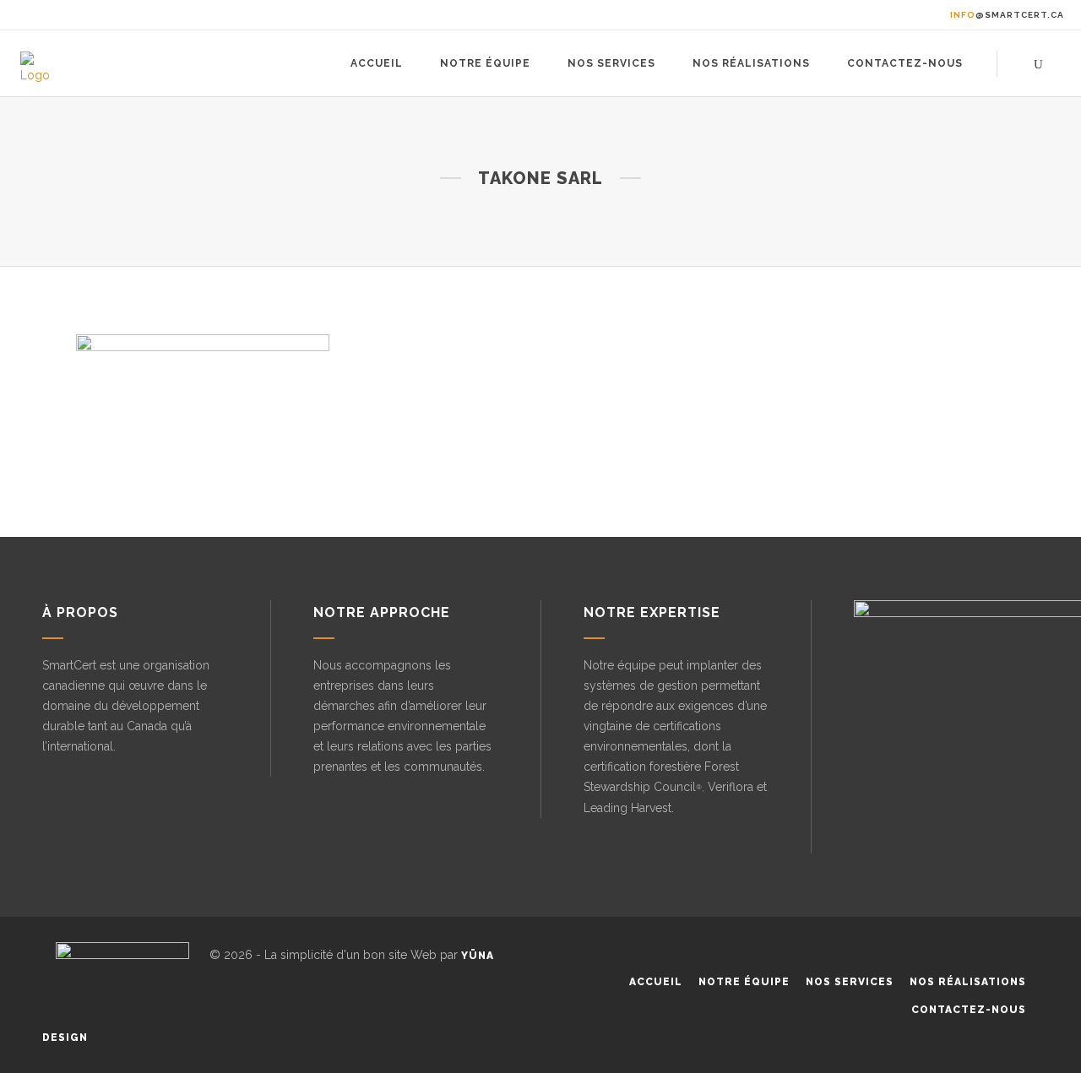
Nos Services (850, 982)
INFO (1007, 14)
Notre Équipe (744, 982)
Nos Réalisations (968, 982)
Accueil (655, 982)
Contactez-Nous (968, 1010)
